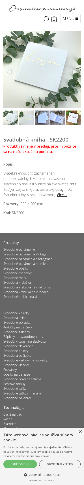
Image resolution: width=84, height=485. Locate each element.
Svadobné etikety (15, 351)
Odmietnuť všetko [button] (60, 464)
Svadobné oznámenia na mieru (26, 263)
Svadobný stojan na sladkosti (24, 341)
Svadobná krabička (17, 282)
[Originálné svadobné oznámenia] (42, 8)
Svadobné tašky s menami (22, 393)
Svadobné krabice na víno (22, 297)
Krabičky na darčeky (17, 327)
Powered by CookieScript (42, 480)
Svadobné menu (15, 278)
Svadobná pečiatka (17, 355)
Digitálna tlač (12, 414)
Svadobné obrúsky (16, 322)
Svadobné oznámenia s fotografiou (28, 259)
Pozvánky (10, 370)
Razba (7, 419)
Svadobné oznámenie (19, 249)
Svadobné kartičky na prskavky (25, 360)
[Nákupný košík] (54, 19)
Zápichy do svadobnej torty (23, 336)
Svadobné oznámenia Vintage (24, 254)
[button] (42, 474)
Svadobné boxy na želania (22, 379)
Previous (9, 72)
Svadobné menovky (17, 273)
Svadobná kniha (14, 318)
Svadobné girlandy (16, 332)
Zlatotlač (9, 424)
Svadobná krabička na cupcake (25, 292)
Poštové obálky (14, 384)
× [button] (80, 432)
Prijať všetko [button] (20, 464)
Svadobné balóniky (17, 398)
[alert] (42, 456)
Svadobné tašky (14, 388)
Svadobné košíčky (16, 313)
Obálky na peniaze (16, 374)
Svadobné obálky (15, 268)
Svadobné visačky (16, 365)
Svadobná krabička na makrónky (26, 287)
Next (75, 72)
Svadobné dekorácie (18, 346)
